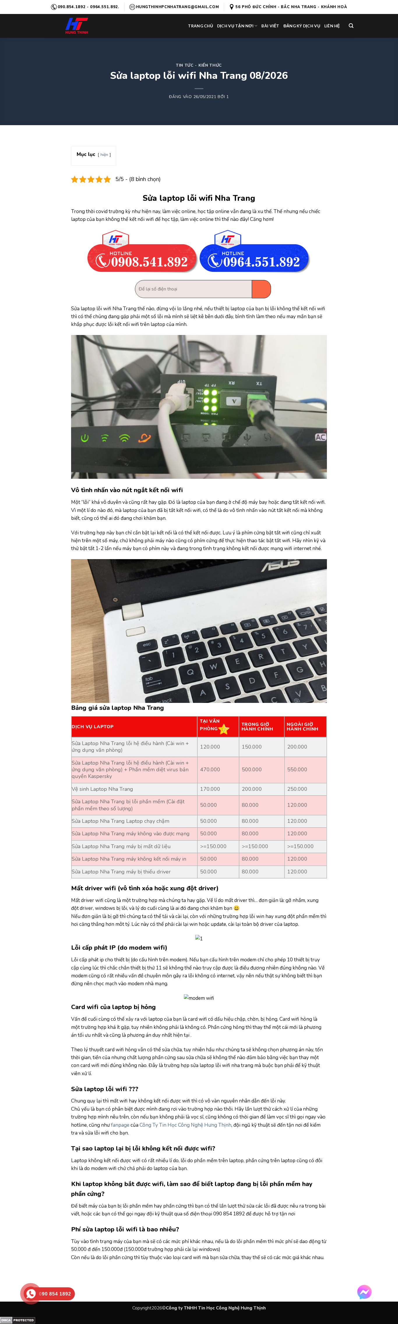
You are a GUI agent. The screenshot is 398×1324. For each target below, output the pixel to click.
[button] (351, 25)
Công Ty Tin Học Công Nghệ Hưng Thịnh (185, 1125)
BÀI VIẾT (270, 25)
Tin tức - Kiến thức (199, 65)
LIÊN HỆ (332, 25)
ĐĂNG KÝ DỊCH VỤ (301, 25)
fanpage (120, 1125)
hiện (104, 154)
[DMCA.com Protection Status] (17, 1320)
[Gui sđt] (261, 289)
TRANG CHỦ (200, 25)
